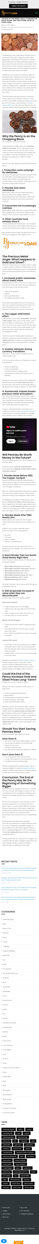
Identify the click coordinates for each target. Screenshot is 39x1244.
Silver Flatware (7, 1095)
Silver (31, 27)
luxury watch (7, 1164)
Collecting (6, 946)
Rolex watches (15, 1180)
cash (18, 1133)
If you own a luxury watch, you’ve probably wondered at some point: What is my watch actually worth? (19, 869)
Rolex (4, 1081)
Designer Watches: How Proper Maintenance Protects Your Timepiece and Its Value (19, 879)
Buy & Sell (24, 1208)
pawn (18, 1168)
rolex (4, 1180)
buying (29, 1129)
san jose (26, 1180)
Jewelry (5, 1018)
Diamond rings (22, 1137)
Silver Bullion (6, 1090)
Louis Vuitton (7, 1041)
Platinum (5, 1059)
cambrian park (7, 1133)
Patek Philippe (7, 1050)
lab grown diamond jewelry (25, 1152)
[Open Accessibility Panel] (4, 1241)
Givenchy (6, 978)
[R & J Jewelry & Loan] (9, 13)
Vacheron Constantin (9, 1108)
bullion (21, 1129)
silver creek (16, 1187)
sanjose (5, 1183)
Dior (4, 960)
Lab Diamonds (7, 1027)
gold (33, 1141)
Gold (19, 27)
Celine (5, 937)
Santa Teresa (28, 1183)
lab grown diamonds (9, 1156)
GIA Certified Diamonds (10, 973)
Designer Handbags (9, 951)
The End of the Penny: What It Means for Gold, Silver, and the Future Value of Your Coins (19, 20)
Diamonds (6, 955)
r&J (16, 1176)
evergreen (24, 1141)
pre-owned (6, 1176)
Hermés (5, 1005)
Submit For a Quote (18, 6)
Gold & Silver (7, 1214)
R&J (14, 25)
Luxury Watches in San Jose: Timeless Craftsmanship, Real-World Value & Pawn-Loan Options (19, 889)
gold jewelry (6, 991)
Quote (5, 1072)
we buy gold (29, 1187)
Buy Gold (14, 27)
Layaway (5, 1032)
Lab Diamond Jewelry (9, 1023)
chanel (26, 1133)
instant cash (17, 1149)
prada (33, 1172)
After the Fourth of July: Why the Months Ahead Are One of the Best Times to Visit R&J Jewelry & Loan (18, 898)
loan (21, 1156)
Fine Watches (7, 969)
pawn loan (27, 1168)
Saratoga (6, 1187)
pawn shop (6, 1172)
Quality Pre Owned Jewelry (11, 1068)
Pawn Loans (6, 1208)
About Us (5, 1217)
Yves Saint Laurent (9, 1113)
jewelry (28, 1149)
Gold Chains (6, 987)
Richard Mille (7, 1077)
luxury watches (20, 1164)
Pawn (27, 27)
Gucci (5, 996)
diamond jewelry (8, 1137)
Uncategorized (7, 1104)
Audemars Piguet (8, 919)
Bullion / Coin (7, 27)
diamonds (6, 1141)
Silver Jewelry (7, 1099)
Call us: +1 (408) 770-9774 (19, 2)
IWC (4, 1014)
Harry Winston (7, 1000)
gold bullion (6, 1145)
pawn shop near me (21, 1172)
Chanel (5, 942)
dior (15, 1141)
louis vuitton (7, 1160)
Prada (4, 1063)
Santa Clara (16, 1183)
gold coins (18, 1145)
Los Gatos (31, 1156)
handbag (6, 1149)
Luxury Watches (8, 1045)
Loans (23, 27)
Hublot (5, 1009)
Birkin (4, 924)
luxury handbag (20, 1160)
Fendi (4, 964)
